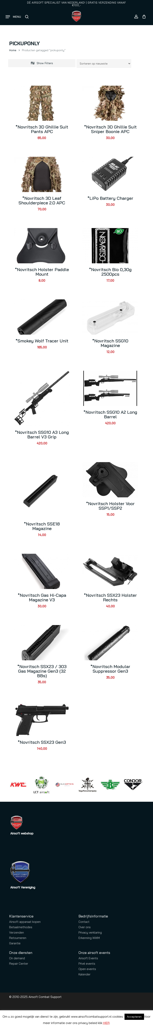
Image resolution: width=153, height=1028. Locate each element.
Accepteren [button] (134, 1016)
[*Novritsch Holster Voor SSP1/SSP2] (110, 479)
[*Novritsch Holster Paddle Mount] (42, 245)
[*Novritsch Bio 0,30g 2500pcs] (110, 245)
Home (12, 50)
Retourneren (17, 938)
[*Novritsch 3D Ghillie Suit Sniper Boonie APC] (110, 103)
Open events (87, 969)
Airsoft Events (88, 958)
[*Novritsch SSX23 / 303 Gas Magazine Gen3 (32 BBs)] (42, 642)
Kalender (84, 974)
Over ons (84, 927)
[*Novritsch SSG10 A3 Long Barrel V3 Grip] (42, 398)
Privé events (86, 963)
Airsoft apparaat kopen (25, 922)
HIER (106, 1023)
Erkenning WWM (89, 938)
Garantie (15, 943)
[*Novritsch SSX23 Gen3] (42, 718)
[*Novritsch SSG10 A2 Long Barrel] (110, 388)
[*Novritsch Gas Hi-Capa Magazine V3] (42, 571)
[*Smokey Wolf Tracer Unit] (42, 317)
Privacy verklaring (90, 932)
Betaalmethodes (20, 927)
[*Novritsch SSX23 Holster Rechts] (110, 571)
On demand (17, 958)
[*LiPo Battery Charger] (110, 174)
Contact (83, 922)
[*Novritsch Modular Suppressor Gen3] (110, 642)
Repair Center (18, 963)
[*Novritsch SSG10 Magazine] (110, 317)
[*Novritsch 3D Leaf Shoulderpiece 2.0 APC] (42, 174)
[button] (13, 17)
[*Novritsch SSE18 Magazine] (42, 489)
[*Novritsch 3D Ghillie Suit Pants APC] (42, 103)
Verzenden (16, 932)
